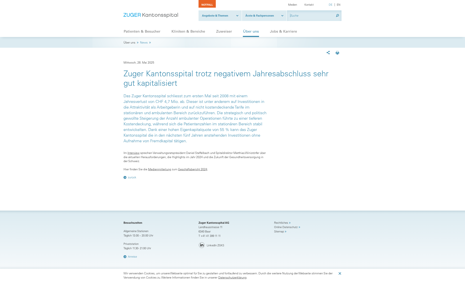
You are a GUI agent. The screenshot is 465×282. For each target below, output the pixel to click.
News (144, 42)
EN (338, 4)
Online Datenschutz (286, 227)
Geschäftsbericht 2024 (192, 169)
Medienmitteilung (159, 169)
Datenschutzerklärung (232, 277)
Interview (134, 153)
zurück (132, 177)
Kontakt (309, 4)
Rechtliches (281, 222)
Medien (292, 4)
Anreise (132, 256)
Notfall (207, 4)
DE (330, 4)
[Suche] (337, 15)
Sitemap (279, 231)
